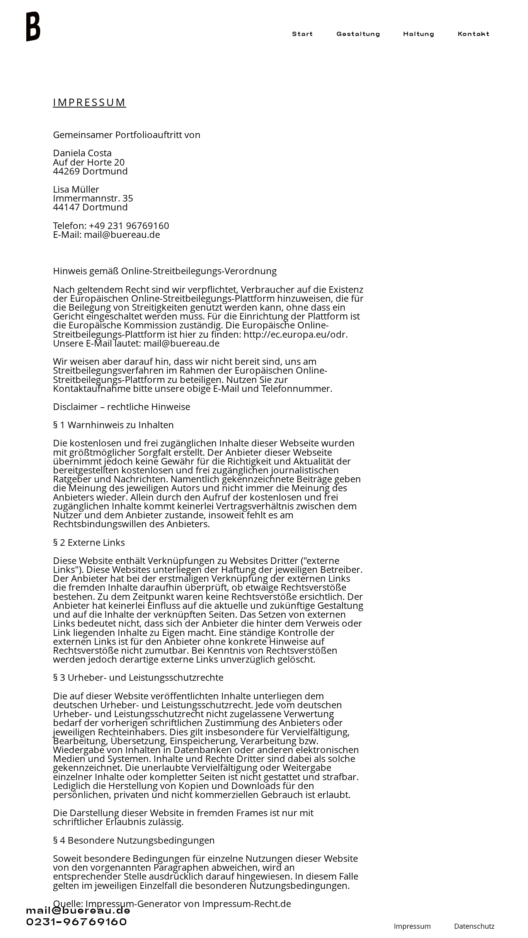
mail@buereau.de (122, 234)
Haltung (419, 34)
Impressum (412, 927)
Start (302, 34)
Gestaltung (358, 34)
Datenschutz (474, 927)
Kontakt (474, 34)
